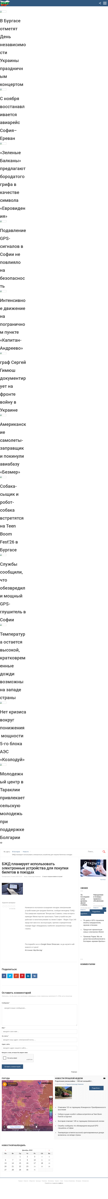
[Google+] (16, 976)
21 (13, 1166)
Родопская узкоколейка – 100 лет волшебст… (74, 1081)
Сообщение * (6, 1003)
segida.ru (60, 1183)
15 (20, 1163)
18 (42, 1163)
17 (35, 1163)
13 (5, 1163)
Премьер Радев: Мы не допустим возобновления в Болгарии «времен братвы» (94, 939)
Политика (44, 1181)
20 (5, 1166)
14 (13, 1163)
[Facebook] (4, 976)
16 (27, 1163)
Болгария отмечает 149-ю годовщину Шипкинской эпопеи (81, 1121)
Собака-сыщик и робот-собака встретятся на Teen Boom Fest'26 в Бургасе (12, 518)
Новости (83, 910)
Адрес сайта (6, 1044)
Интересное (85, 1181)
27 (5, 1170)
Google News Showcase (50, 944)
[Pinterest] (22, 976)
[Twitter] (10, 976)
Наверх (74, 1072)
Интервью (78, 1181)
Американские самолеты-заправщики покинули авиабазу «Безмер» (13, 448)
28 (13, 1170)
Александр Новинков (77, 1084)
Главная (20, 1181)
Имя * (3, 1028)
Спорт (61, 1181)
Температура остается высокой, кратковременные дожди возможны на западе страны (12, 666)
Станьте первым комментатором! (52, 876)
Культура (38, 1181)
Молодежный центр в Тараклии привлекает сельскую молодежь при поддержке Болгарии (12, 805)
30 (27, 1170)
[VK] (34, 976)
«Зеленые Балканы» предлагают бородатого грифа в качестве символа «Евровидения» (13, 184)
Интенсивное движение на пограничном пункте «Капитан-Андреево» (13, 324)
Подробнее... (83, 913)
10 (35, 1160)
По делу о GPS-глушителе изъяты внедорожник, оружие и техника (93, 922)
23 (27, 1166)
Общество (32, 1181)
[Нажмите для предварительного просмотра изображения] (39, 889)
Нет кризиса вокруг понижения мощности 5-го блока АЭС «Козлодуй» (13, 735)
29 (20, 1170)
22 (20, 1166)
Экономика (51, 1181)
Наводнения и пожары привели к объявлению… (98, 899)
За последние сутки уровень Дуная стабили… (84, 900)
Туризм (68, 1084)
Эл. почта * (5, 1036)
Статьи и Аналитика (69, 1181)
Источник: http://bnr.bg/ (33, 950)
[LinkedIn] (28, 976)
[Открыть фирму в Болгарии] (93, 876)
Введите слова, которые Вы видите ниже (15, 1052)
